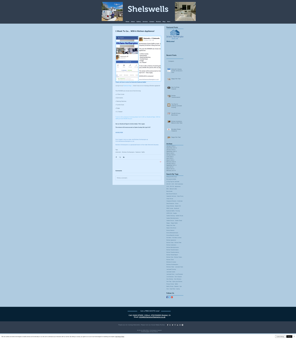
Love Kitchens (170, 276)
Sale (181, 286)
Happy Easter (174, 223)
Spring (178, 289)
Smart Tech (172, 289)
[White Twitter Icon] (172, 325)
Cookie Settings (280, 336)
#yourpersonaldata (171, 179)
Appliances (177, 186)
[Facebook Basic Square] (167, 297)
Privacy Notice (170, 284)
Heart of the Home (171, 228)
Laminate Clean (179, 267)
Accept (289, 336)
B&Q (167, 188)
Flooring (178, 210)
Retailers (176, 286)
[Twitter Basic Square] (170, 297)
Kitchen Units (169, 257)
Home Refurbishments (172, 232)
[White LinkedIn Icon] (177, 325)
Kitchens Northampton (128, 152)
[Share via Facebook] (116, 157)
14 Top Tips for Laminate (172, 181)
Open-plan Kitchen (177, 281)
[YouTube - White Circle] (182, 325)
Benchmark (169, 191)
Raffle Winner (169, 286)
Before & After (173, 188)
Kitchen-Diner (170, 259)
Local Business (179, 274)
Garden (175, 213)
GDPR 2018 (169, 213)
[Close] (294, 336)
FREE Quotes (169, 208)
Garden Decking (170, 215)
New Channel (178, 276)
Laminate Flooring (171, 269)
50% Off (172, 186)
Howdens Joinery (176, 237)
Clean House (169, 198)
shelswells (118, 152)
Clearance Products (171, 201)
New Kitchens (177, 279)
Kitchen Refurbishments (172, 247)
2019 (167, 186)
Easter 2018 (178, 206)
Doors (176, 203)
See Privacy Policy (119, 336)
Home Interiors (170, 230)
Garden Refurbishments (172, 218)
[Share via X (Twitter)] (120, 157)
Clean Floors (180, 196)
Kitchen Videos (178, 257)
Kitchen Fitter (178, 242)
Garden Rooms (170, 220)
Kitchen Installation (171, 245)
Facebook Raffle (170, 210)
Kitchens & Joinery (171, 262)
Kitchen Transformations (172, 252)
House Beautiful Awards (172, 235)
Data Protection (170, 203)
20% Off (168, 184)
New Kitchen (169, 279)
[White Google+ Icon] (170, 325)
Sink (167, 289)
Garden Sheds (178, 220)
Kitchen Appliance (171, 240)
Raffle (143, 152)
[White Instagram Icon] (180, 325)
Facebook (138, 152)
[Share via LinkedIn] (123, 157)
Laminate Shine (170, 274)
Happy (168, 223)
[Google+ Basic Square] (172, 297)
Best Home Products (171, 193)
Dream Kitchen (170, 206)
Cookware (179, 201)
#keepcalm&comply (171, 176)
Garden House (179, 215)
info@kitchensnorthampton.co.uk (152, 317)
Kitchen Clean (170, 242)
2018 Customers (179, 184)
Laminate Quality (170, 271)
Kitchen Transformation (172, 249)
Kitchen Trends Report (172, 254)
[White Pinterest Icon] (175, 325)
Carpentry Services (171, 196)
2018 (172, 184)
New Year (168, 281)
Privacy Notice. (154, 331)
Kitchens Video (170, 267)
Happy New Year (170, 225)
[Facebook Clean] (167, 325)
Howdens (168, 237)
